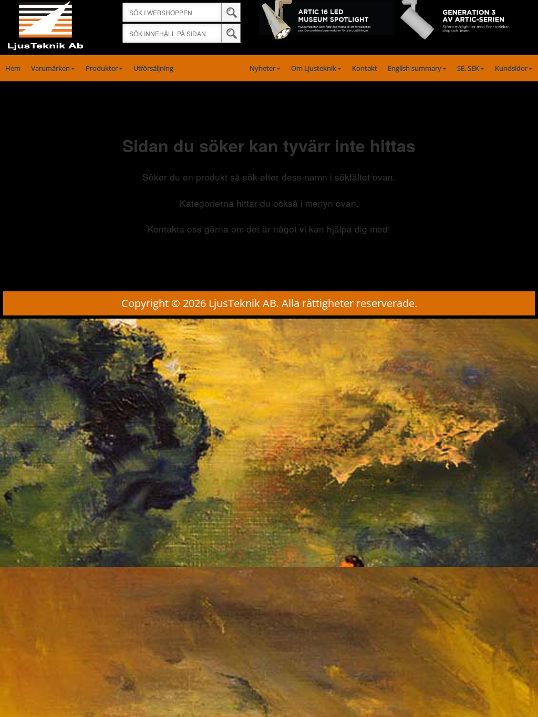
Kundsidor (511, 68)
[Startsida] (45, 26)
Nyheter (262, 68)
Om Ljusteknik (313, 68)
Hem (12, 68)
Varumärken (50, 68)
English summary (414, 68)
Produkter (102, 68)
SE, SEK (468, 68)
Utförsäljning (153, 68)
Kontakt (364, 68)
